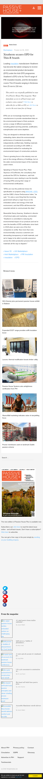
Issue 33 (8, 251)
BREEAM (29, 191)
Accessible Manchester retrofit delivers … (28, 706)
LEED (35, 191)
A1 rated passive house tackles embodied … (26, 621)
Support (21, 757)
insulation (14, 64)
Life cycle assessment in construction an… (28, 670)
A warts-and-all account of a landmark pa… (28, 655)
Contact (31, 748)
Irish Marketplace (11, 254)
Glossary (31, 752)
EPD (17, 258)
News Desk (13, 45)
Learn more (18, 777)
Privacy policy (18, 748)
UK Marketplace (21, 251)
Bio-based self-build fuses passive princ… (27, 683)
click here (32, 105)
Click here (27, 102)
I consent (35, 776)
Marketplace (7, 50)
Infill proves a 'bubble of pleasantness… (24, 642)
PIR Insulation (27, 254)
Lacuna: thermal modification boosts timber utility (20, 359)
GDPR (15, 752)
